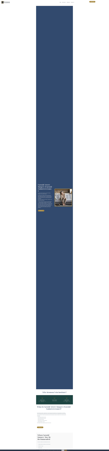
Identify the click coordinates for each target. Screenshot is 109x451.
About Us (72, 2)
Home (60, 2)
